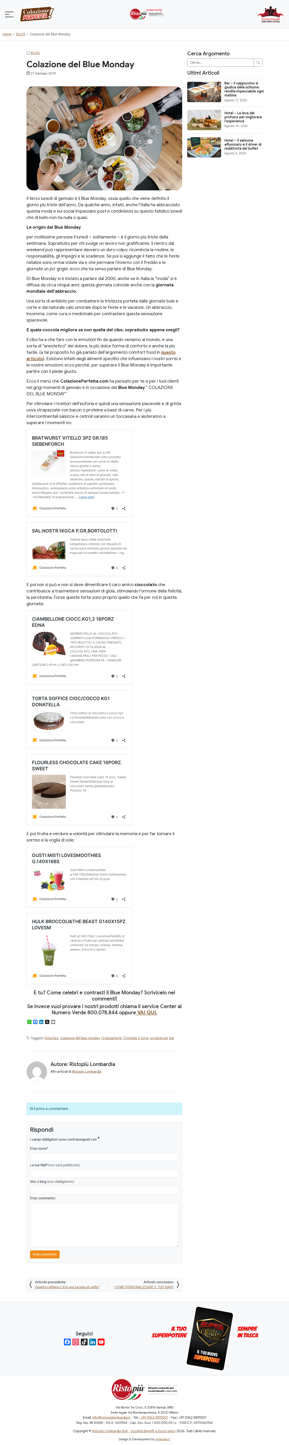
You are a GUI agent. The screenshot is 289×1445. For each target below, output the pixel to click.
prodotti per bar (162, 1038)
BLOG (35, 53)
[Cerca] (258, 63)
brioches (51, 1038)
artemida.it (163, 1439)
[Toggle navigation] (9, 14)
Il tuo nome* (39, 1149)
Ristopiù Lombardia (86, 1072)
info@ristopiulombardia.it (111, 1418)
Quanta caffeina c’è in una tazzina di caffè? (67, 1287)
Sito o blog (52, 1182)
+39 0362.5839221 (154, 1418)
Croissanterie (111, 1038)
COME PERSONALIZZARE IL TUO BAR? (144, 1287)
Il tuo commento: (43, 1198)
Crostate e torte (136, 1038)
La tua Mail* (55, 1165)
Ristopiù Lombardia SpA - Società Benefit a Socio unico (134, 1431)
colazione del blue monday (80, 1038)
